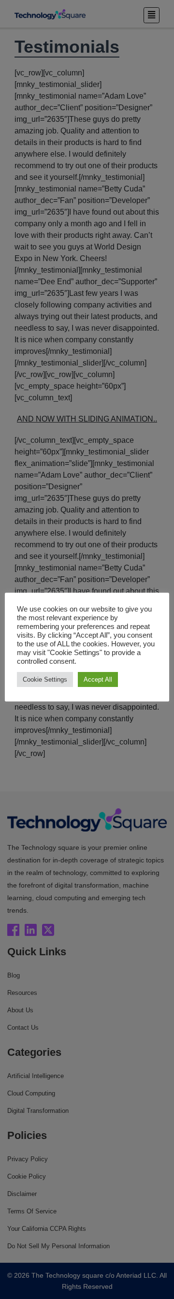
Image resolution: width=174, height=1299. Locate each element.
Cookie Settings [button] (45, 679)
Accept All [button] (98, 679)
